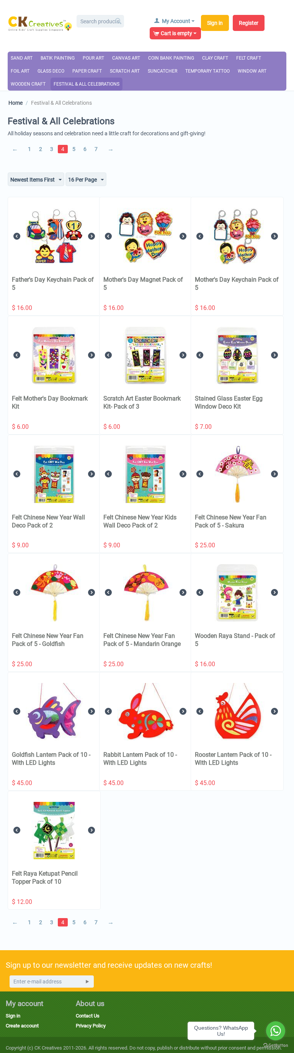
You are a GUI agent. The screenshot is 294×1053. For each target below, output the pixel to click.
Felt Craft (248, 58)
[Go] (87, 981)
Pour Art (93, 58)
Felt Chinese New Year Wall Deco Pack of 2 (48, 521)
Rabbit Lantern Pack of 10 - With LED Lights (140, 758)
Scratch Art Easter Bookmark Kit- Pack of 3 (142, 402)
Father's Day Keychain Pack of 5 (53, 283)
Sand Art (22, 58)
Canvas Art (126, 58)
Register (248, 23)
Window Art (252, 71)
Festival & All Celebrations (86, 84)
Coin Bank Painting (171, 58)
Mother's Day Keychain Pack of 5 (237, 283)
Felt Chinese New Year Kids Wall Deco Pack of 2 (139, 521)
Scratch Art (125, 71)
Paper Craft (87, 71)
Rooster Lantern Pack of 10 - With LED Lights (233, 758)
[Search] (118, 22)
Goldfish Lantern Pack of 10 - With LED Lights (51, 758)
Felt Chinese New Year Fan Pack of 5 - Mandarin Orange (142, 639)
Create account (22, 1026)
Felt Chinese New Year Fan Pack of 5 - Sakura (230, 521)
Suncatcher (162, 71)
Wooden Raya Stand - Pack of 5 (235, 639)
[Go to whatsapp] (275, 1030)
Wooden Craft (28, 84)
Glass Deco (51, 71)
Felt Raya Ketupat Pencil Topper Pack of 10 (45, 877)
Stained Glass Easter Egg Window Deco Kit (229, 402)
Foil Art (20, 71)
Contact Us (88, 1016)
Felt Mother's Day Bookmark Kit (50, 402)
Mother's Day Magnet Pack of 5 (143, 283)
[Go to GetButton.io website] (275, 1045)
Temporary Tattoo (207, 71)
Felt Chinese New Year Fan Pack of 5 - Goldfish (47, 639)
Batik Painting (58, 58)
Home (15, 103)
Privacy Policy (91, 1026)
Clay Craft (215, 58)
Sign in (215, 23)
